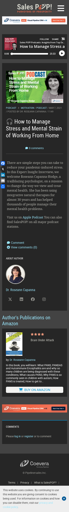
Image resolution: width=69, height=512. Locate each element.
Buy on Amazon (37, 390)
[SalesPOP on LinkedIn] (21, 299)
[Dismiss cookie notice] (64, 498)
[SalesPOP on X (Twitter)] (10, 299)
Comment (17, 243)
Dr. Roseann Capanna (33, 111)
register (28, 436)
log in (17, 436)
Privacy (24, 482)
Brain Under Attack (42, 340)
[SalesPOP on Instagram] (44, 299)
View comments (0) (24, 247)
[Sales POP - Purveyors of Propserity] (34, 8)
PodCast (41, 107)
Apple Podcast (33, 217)
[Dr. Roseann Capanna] (15, 274)
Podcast (11, 107)
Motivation (27, 107)
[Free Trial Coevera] (34, 20)
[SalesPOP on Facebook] (33, 299)
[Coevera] (34, 464)
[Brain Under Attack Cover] (14, 344)
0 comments (36, 148)
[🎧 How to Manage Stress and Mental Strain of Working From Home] (34, 86)
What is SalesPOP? (45, 482)
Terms (11, 482)
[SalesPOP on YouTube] (55, 300)
